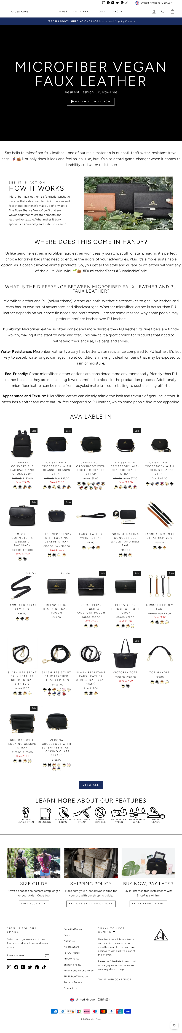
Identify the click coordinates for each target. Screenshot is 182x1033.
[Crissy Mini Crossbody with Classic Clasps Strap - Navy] (130, 487)
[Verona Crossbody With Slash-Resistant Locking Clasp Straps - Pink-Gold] (68, 765)
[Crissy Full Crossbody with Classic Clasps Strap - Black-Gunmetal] (49, 487)
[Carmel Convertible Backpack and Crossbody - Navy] (29, 487)
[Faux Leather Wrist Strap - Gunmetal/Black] (93, 547)
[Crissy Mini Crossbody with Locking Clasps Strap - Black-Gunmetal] (171, 483)
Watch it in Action (93, 101)
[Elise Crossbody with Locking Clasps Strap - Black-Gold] (49, 555)
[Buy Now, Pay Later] (148, 863)
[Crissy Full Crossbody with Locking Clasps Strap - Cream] (88, 483)
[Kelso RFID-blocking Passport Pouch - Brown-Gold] (95, 626)
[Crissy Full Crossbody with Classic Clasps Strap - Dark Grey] (59, 487)
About (118, 11)
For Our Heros (71, 952)
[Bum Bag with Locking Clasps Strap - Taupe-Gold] (29, 761)
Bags (63, 11)
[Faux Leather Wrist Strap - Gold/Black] (83, 547)
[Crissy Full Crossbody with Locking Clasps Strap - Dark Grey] (93, 483)
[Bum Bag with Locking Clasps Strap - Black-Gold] (15, 761)
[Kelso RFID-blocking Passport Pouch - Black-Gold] (86, 626)
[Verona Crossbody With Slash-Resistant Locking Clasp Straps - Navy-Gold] (59, 769)
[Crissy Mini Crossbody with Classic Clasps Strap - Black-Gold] (115, 487)
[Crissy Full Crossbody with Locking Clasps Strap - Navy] (98, 483)
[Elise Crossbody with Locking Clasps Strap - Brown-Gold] (64, 555)
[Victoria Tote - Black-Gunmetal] (127, 686)
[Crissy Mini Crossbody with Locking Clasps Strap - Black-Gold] (147, 483)
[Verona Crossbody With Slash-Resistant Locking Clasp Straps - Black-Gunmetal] (49, 765)
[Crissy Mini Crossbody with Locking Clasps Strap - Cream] (166, 483)
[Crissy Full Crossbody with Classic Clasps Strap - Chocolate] (68, 487)
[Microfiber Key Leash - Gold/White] (166, 622)
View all (91, 785)
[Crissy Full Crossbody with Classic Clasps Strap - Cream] (54, 487)
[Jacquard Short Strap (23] (155, 547)
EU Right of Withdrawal (77, 976)
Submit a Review (73, 929)
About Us (69, 940)
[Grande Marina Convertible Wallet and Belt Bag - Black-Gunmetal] (125, 555)
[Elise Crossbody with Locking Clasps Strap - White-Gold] (59, 555)
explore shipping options (91, 903)
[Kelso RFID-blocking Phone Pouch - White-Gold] (132, 626)
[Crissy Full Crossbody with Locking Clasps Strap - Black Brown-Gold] (86, 487)
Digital (101, 11)
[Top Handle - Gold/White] (166, 682)
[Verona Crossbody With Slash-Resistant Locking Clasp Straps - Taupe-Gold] (59, 765)
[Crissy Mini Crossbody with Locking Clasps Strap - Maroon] (162, 483)
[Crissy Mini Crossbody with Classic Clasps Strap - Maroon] (135, 487)
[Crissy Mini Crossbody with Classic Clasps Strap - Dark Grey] (125, 487)
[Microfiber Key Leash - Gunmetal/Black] (157, 622)
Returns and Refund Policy (79, 970)
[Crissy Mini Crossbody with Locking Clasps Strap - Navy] (157, 483)
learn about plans (148, 903)
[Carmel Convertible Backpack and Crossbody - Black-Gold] (15, 487)
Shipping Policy (72, 964)
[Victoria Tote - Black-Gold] (123, 686)
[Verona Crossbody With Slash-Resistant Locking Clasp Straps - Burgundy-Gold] (54, 769)
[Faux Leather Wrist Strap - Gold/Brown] (98, 547)
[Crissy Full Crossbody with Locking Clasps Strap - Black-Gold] (79, 483)
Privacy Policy (71, 958)
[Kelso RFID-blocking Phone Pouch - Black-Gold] (118, 626)
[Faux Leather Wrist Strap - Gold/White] (88, 547)
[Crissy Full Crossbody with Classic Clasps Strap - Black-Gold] (44, 487)
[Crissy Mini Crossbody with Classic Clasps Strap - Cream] (120, 487)
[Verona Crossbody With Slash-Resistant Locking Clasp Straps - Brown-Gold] (54, 765)
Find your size (33, 903)
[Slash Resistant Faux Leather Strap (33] (44, 689)
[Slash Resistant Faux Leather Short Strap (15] (15, 693)
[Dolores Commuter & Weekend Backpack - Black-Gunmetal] (24, 559)
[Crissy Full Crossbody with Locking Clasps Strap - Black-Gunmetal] (83, 483)
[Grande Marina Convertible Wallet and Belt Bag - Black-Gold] (120, 555)
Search (67, 935)
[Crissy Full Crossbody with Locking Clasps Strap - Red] (81, 487)
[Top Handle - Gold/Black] (152, 682)
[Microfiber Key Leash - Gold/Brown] (162, 622)
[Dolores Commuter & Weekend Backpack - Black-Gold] (20, 559)
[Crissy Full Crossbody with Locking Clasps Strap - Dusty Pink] (95, 487)
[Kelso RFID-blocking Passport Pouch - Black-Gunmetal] (91, 626)
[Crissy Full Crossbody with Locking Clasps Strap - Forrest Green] (91, 487)
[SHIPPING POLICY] (91, 863)
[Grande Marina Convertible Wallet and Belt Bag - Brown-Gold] (130, 555)
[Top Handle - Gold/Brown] (162, 682)
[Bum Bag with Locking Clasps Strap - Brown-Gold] (24, 761)
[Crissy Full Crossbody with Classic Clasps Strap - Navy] (64, 487)
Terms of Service (73, 982)
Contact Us (70, 988)
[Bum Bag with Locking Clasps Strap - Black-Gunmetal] (20, 761)
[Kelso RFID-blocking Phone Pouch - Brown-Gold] (127, 626)
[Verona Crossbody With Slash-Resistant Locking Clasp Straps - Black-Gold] (44, 765)
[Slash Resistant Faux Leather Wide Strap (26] (86, 693)
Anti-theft (81, 11)
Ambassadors (71, 946)
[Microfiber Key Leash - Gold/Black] (152, 622)
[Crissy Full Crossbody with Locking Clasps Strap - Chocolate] (103, 483)
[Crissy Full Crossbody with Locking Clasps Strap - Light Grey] (100, 487)
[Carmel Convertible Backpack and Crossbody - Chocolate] (24, 487)
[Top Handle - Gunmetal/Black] (157, 682)
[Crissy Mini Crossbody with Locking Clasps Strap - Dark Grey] (152, 483)
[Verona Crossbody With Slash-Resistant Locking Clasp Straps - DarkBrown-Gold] (64, 765)
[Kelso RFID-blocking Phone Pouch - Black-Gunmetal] (123, 626)
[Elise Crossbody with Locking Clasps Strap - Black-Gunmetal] (54, 555)
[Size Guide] (33, 863)
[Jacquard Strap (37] (17, 618)
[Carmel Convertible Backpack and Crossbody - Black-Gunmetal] (20, 487)
